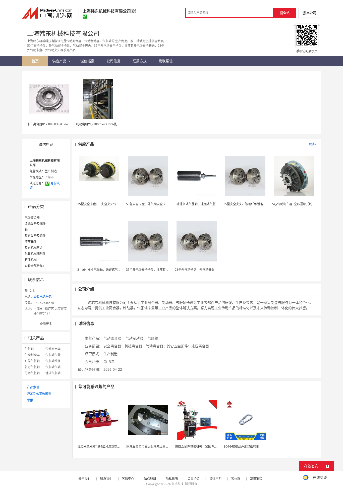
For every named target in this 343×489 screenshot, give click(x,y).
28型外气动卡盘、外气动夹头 (194, 269)
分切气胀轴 (32, 373)
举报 (30, 400)
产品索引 (33, 387)
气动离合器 (32, 217)
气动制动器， (136, 338)
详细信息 (86, 323)
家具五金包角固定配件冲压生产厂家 (150, 446)
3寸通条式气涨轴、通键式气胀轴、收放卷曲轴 (206, 204)
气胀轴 (29, 349)
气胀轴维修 (53, 361)
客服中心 (128, 478)
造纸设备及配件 (35, 224)
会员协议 (194, 478)
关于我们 (84, 478)
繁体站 (235, 478)
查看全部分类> (34, 266)
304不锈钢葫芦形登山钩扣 (241, 446)
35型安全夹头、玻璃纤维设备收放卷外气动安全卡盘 (258, 204)
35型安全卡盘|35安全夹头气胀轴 (99, 204)
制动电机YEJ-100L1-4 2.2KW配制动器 (101, 124)
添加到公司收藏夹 (39, 394)
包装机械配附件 (35, 254)
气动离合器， (114, 338)
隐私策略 (172, 478)
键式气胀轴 (53, 373)
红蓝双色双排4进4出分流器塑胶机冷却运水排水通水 (112, 446)
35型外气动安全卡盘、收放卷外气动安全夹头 (156, 269)
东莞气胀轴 (32, 361)
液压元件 (31, 242)
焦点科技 (178, 484)
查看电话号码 (43, 297)
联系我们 (106, 478)
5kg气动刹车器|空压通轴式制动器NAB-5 (299, 204)
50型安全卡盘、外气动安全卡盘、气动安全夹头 (158, 204)
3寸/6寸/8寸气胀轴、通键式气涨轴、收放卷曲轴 (109, 269)
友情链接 (256, 478)
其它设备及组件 (35, 236)
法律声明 (215, 478)
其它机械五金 (34, 248)
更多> (313, 144)
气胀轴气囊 (53, 355)
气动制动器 (32, 355)
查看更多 (46, 324)
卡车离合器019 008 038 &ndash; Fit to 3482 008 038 (63, 124)
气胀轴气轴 (53, 367)
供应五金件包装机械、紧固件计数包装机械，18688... (210, 446)
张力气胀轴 (32, 367)
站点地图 (150, 478)
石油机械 (31, 260)
